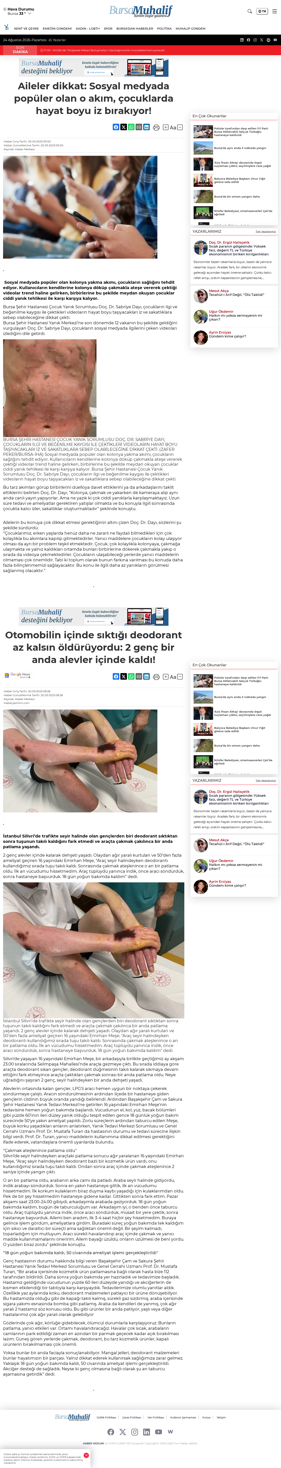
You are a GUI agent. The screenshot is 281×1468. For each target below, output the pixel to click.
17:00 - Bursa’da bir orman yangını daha (70, 50)
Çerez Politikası (131, 1417)
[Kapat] (86, 1455)
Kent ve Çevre (26, 28)
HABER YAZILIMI (93, 1443)
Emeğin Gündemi (57, 28)
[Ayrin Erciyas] (201, 337)
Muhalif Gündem (191, 28)
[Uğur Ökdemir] (201, 316)
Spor (108, 28)
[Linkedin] (146, 1432)
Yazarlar (59, 40)
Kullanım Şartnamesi (183, 1417)
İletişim (221, 1417)
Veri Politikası (155, 1417)
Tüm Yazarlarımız (266, 231)
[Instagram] (134, 1432)
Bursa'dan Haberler (134, 28)
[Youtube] (158, 1432)
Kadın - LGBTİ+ (88, 28)
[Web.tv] (170, 1432)
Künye (206, 1417)
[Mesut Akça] (201, 295)
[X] (123, 1432)
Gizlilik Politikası (106, 1417)
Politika (164, 28)
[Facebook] (111, 1432)
